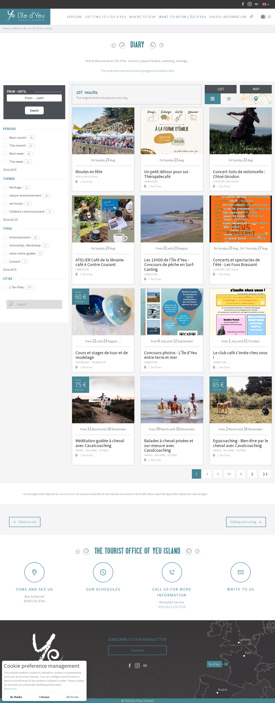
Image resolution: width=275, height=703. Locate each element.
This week (19, 161)
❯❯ (265, 474)
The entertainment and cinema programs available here (138, 71)
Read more (10, 689)
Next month (21, 138)
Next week (19, 153)
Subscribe (137, 650)
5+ (229, 474)
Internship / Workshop (28, 245)
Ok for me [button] (72, 697)
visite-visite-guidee (25, 253)
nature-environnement (28, 195)
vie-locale (19, 203)
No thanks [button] (16, 697)
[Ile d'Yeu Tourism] (46, 659)
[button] (74, 17)
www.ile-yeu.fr (67, 494)
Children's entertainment (30, 211)
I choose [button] (44, 697)
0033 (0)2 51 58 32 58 (171, 607)
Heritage (18, 187)
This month (20, 145)
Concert (17, 261)
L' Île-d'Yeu (20, 287)
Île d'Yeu (214, 664)
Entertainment (23, 237)
